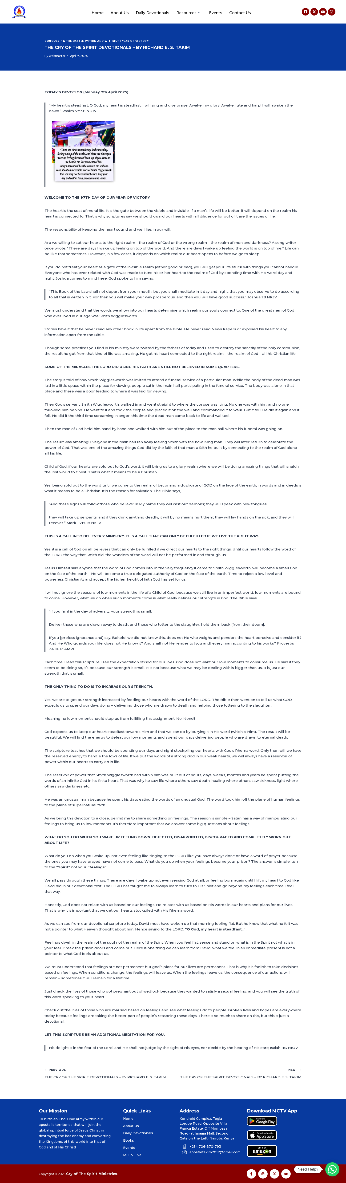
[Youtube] (323, 12)
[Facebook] (305, 12)
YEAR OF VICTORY (135, 41)
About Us (120, 13)
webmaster (57, 56)
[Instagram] (331, 12)
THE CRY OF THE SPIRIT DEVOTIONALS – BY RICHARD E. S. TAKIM (105, 1073)
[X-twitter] (314, 12)
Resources (186, 13)
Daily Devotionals (152, 13)
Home (98, 13)
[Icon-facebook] (251, 1174)
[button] (332, 1169)
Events (215, 13)
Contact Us (240, 13)
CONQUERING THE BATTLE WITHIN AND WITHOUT (81, 41)
